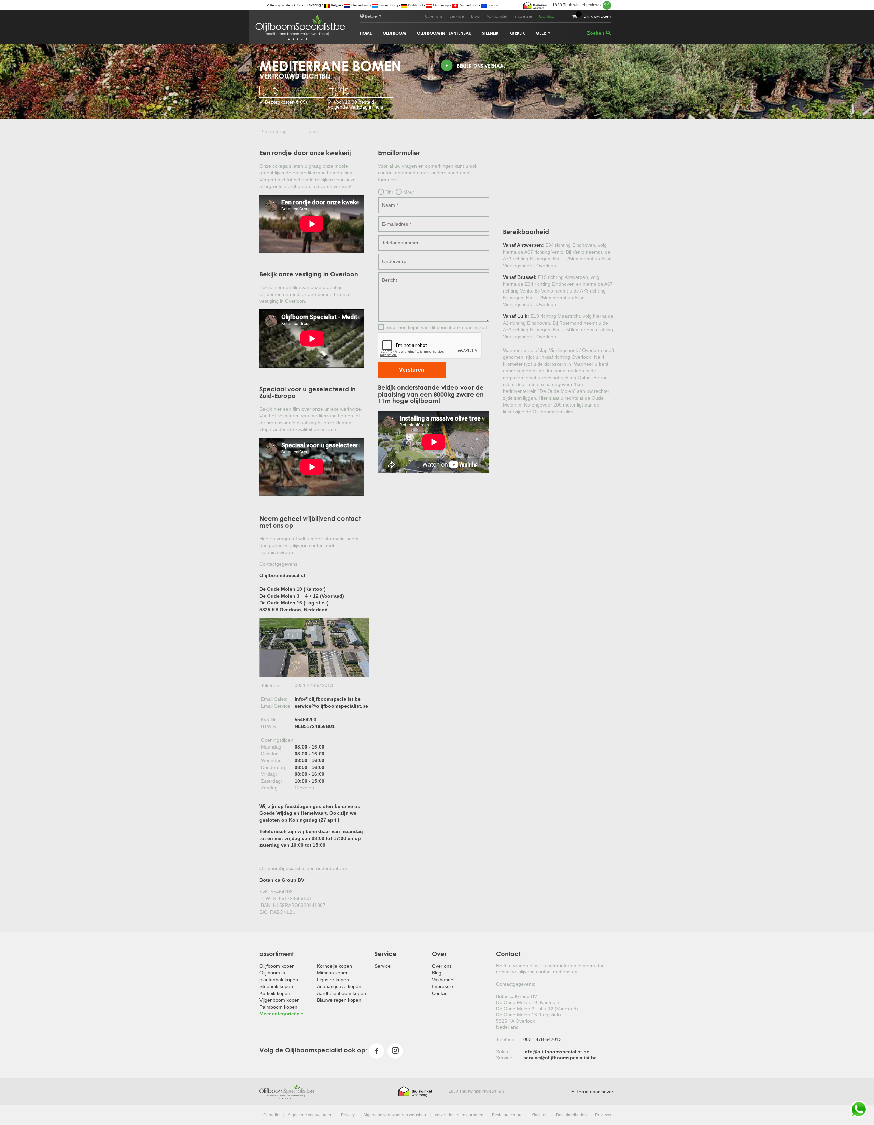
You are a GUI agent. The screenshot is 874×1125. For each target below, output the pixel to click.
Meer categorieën (279, 1013)
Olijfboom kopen (277, 966)
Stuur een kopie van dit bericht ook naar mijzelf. (436, 327)
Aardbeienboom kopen (341, 993)
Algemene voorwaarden (310, 1115)
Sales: (502, 1051)
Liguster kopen (333, 979)
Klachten (539, 1115)
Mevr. (408, 192)
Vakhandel (497, 16)
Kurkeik (517, 33)
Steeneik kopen (276, 986)
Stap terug (275, 131)
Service (457, 16)
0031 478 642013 (542, 1039)
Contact (547, 16)
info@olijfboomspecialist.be (328, 699)
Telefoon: (506, 1039)
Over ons (434, 16)
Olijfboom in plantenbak (444, 33)
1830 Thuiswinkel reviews (581, 5)
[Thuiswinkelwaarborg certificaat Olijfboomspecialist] (414, 1091)
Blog (475, 16)
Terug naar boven (595, 1091)
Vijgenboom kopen (279, 1000)
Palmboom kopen (278, 1007)
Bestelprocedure (507, 1115)
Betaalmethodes (571, 1115)
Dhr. (389, 192)
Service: (504, 1057)
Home (366, 33)
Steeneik (490, 33)
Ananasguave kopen (339, 986)
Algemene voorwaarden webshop (394, 1115)
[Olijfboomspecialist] (286, 1091)
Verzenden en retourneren (459, 1115)
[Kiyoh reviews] (535, 5)
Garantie (271, 1115)
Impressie (523, 16)
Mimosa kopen (333, 973)
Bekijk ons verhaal (481, 66)
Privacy (348, 1115)
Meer (541, 33)
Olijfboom (394, 33)
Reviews (603, 1115)
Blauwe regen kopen (339, 1000)
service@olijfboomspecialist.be (331, 706)
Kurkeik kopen (274, 993)
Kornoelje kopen (334, 966)
